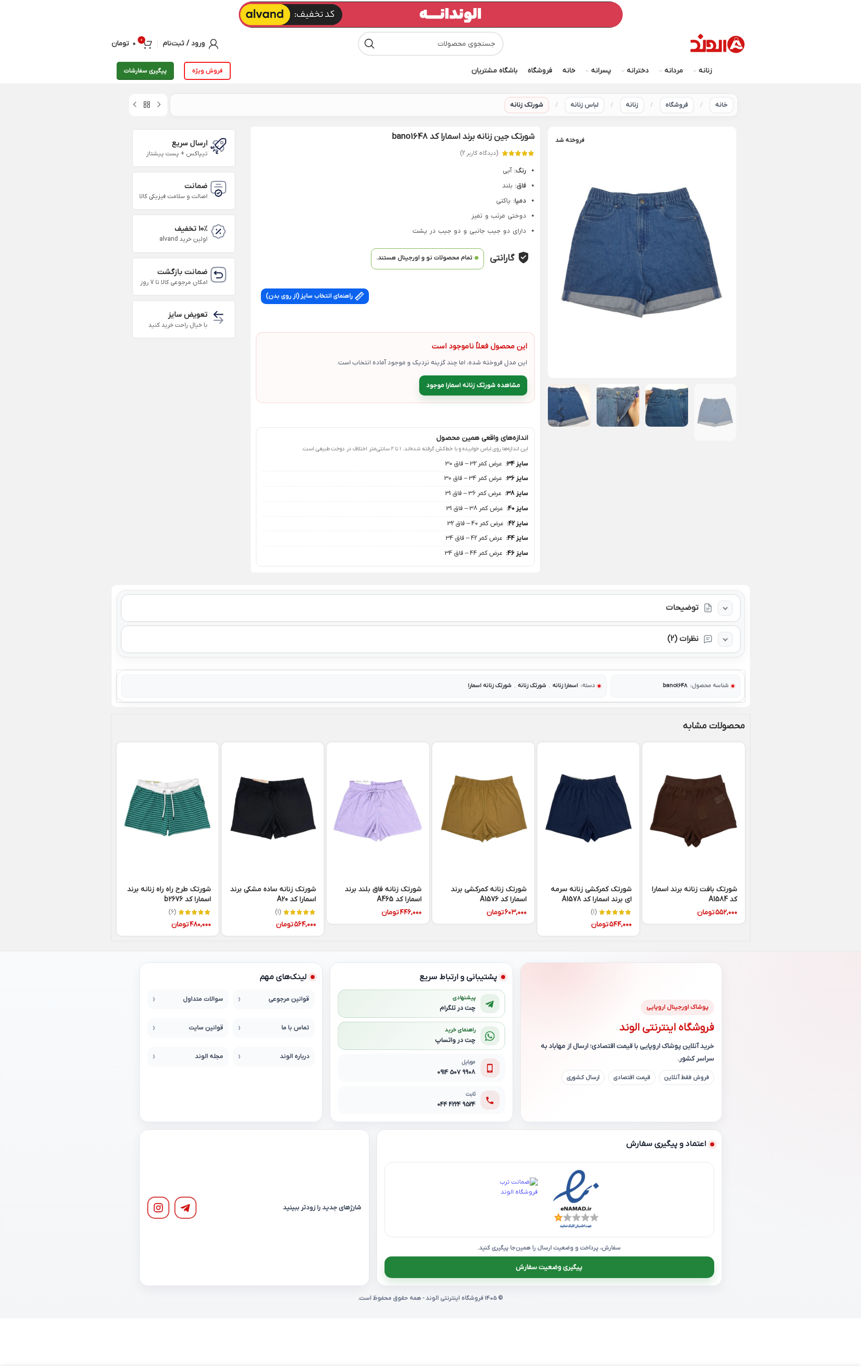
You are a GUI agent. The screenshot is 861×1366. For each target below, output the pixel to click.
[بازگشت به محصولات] (147, 105)
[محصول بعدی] (135, 105)
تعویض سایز (188, 315)
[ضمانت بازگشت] (218, 274)
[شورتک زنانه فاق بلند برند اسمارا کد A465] (378, 810)
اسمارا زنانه (565, 686)
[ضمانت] (218, 189)
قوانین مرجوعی (288, 999)
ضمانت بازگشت (182, 272)
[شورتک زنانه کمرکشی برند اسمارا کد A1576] (483, 810)
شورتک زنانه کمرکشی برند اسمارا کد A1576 (489, 894)
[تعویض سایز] (218, 317)
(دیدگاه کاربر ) (479, 153)
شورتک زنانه (526, 105)
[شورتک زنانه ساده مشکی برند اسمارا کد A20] (273, 810)
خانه (721, 105)
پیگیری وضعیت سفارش (549, 1267)
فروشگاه (676, 105)
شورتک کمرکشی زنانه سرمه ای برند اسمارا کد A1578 (591, 894)
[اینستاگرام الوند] (158, 1208)
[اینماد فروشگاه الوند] (576, 1199)
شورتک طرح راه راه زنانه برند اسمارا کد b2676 (169, 894)
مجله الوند (209, 1056)
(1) (594, 912)
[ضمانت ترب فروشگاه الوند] (516, 1200)
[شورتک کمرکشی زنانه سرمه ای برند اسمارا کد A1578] (588, 810)
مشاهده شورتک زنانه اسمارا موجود (473, 385)
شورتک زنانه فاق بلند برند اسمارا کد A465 (383, 894)
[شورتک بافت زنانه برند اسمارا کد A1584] (693, 810)
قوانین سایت (206, 1028)
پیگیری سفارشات (145, 71)
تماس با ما (295, 1028)
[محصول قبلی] (159, 105)
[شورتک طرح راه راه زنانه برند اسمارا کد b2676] (168, 810)
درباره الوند (294, 1056)
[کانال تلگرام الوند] (185, 1208)
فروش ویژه (207, 71)
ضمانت (196, 186)
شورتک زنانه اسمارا (490, 686)
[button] (723, 412)
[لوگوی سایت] (717, 44)
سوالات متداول (203, 999)
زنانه (632, 105)
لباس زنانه (584, 105)
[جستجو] (370, 44)
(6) (172, 912)
